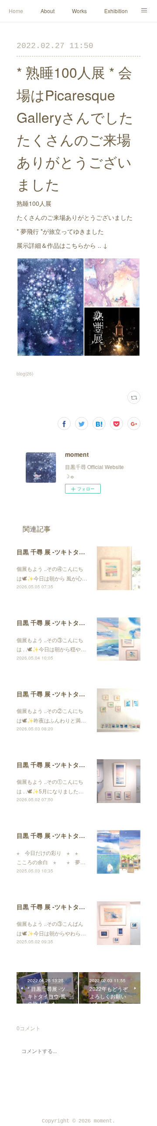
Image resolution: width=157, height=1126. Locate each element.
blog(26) (25, 374)
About (48, 10)
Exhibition (116, 10)
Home (16, 10)
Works (79, 10)
